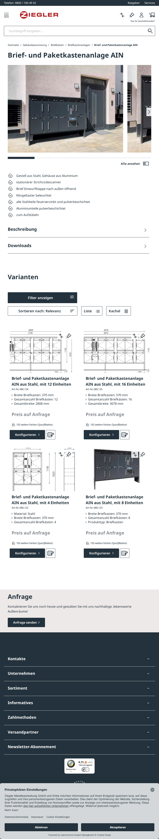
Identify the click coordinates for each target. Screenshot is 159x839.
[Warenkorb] (150, 15)
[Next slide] (148, 112)
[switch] (85, 769)
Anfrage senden (25, 622)
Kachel (115, 311)
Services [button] (149, 3)
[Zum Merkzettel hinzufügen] (68, 335)
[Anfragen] (50, 434)
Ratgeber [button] (134, 3)
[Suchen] (150, 31)
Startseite (13, 45)
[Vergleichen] (122, 15)
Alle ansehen (131, 163)
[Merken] (132, 15)
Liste (88, 311)
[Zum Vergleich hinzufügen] (60, 335)
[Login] (141, 15)
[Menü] (6, 15)
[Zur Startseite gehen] (39, 15)
